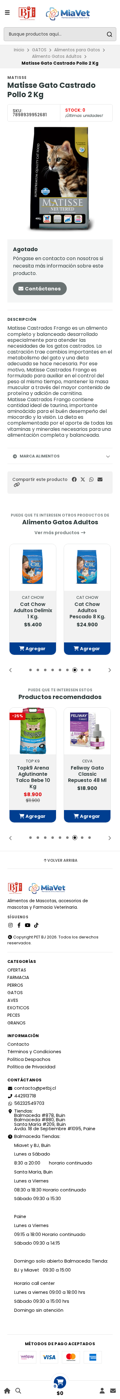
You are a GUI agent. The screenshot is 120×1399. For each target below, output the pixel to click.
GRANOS (16, 1023)
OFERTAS (16, 970)
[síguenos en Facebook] (19, 925)
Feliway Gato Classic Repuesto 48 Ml (87, 774)
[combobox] (60, 34)
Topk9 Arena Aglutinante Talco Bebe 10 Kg (33, 777)
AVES (12, 1000)
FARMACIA (18, 977)
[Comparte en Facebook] (74, 479)
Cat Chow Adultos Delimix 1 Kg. (33, 610)
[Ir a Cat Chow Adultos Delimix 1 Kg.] (33, 567)
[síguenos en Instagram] (10, 925)
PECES (13, 1015)
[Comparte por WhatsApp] (91, 479)
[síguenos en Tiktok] (36, 925)
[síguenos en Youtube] (28, 925)
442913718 (25, 1096)
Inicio (19, 50)
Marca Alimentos (40, 456)
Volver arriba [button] (62, 860)
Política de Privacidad (31, 1067)
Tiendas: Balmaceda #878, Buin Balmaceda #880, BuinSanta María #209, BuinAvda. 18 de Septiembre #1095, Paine (54, 1120)
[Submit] (109, 34)
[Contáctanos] (112, 1391)
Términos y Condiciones (34, 1051)
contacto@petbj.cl (35, 1088)
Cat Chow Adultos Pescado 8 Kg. (87, 610)
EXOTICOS (18, 1008)
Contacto (18, 1044)
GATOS (39, 50)
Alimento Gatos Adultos (57, 56)
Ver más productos (57, 532)
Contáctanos (42, 288)
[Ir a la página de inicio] (7, 1391)
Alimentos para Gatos (77, 50)
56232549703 (29, 1103)
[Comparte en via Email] (100, 479)
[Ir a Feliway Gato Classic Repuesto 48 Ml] (87, 731)
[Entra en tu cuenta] (102, 1391)
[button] (17, 484)
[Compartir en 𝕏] (83, 479)
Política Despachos (28, 1059)
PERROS (15, 985)
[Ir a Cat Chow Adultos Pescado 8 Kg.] (87, 567)
